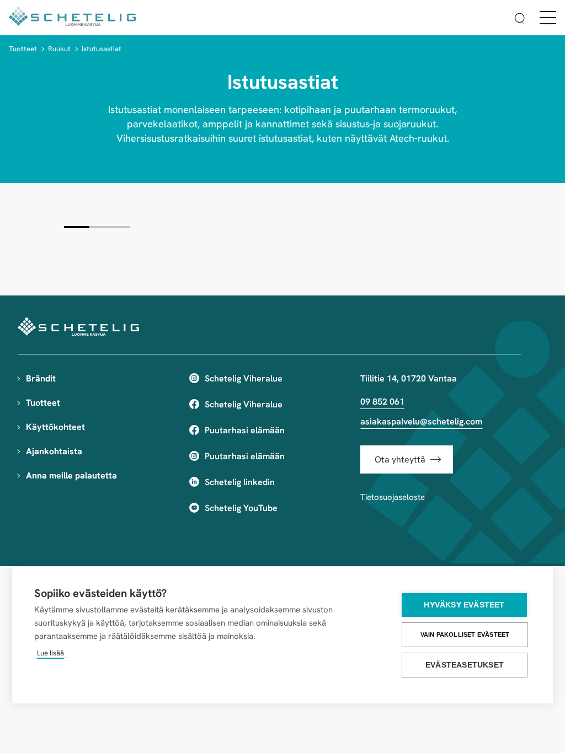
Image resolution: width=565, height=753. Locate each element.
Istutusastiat (101, 48)
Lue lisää (50, 653)
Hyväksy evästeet (464, 605)
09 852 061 (382, 401)
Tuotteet (23, 48)
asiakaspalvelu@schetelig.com (421, 421)
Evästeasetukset (464, 665)
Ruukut (59, 48)
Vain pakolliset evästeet (465, 634)
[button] (519, 20)
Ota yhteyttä (400, 459)
